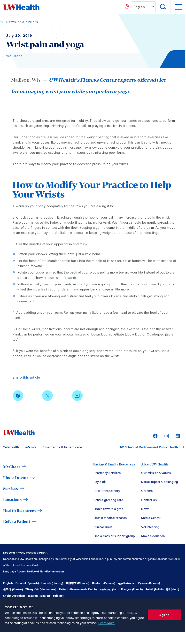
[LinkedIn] (177, 435)
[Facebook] (154, 435)
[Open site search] (163, 7)
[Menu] (178, 7)
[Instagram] (166, 435)
